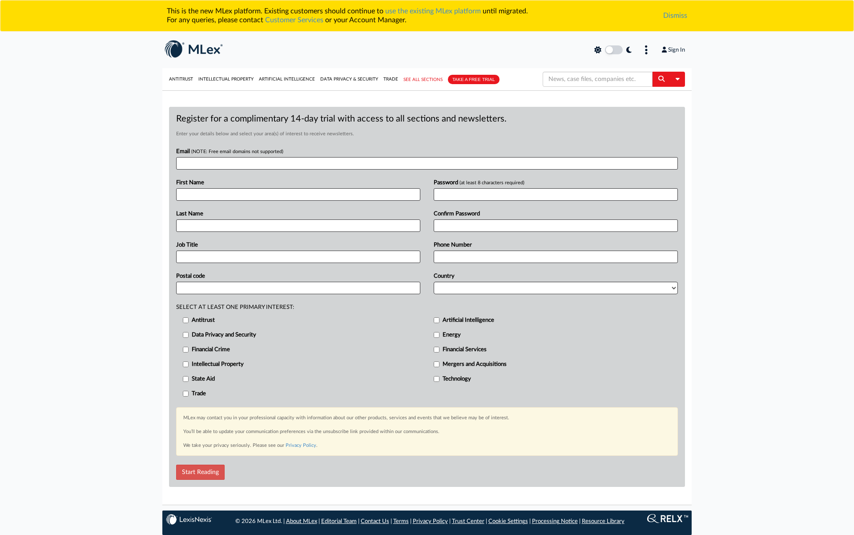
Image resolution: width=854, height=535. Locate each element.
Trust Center (468, 521)
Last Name (189, 214)
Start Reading (200, 472)
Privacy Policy (301, 445)
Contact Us (375, 521)
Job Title (187, 245)
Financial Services (465, 350)
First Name (190, 183)
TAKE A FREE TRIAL (473, 79)
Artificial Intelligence (287, 79)
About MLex (301, 521)
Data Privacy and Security (224, 335)
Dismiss (675, 15)
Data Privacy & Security (349, 79)
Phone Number (453, 245)
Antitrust (181, 79)
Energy (452, 335)
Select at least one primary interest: (235, 307)
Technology (457, 379)
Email (229, 151)
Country (444, 276)
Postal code (190, 276)
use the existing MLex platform (433, 11)
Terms (401, 521)
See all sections (423, 79)
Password (479, 183)
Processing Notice (555, 521)
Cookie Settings (508, 521)
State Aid (203, 379)
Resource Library (603, 521)
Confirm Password (457, 214)
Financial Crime (211, 350)
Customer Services (294, 20)
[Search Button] (661, 79)
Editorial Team (339, 521)
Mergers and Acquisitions (475, 364)
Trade (390, 79)
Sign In (676, 50)
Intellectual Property (226, 79)
